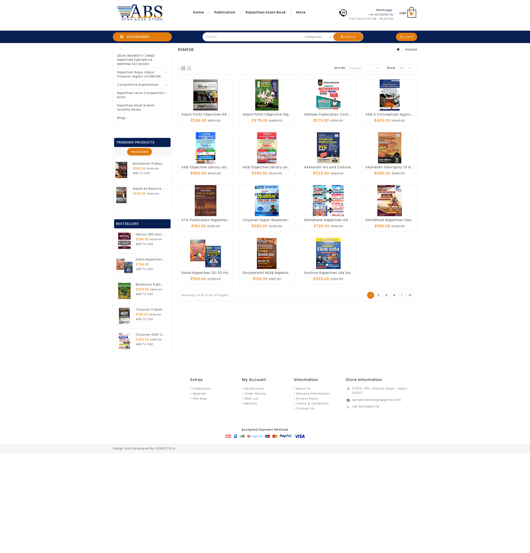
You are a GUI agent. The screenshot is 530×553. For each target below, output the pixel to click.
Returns (251, 403)
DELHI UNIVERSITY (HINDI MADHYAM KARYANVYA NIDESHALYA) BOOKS (136, 60)
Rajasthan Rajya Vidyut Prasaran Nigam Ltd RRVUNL (139, 74)
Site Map (200, 398)
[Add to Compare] (209, 106)
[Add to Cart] (254, 106)
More (301, 12)
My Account (254, 389)
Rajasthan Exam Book (266, 12)
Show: (391, 68)
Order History (255, 394)
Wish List (252, 398)
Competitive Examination (138, 85)
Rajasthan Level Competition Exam (140, 95)
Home (198, 12)
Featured (139, 151)
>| (409, 295)
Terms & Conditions (312, 403)
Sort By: (340, 68)
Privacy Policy (307, 398)
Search (350, 37)
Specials (199, 394)
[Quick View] (218, 106)
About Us (303, 389)
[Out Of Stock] (193, 106)
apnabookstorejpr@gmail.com (376, 400)
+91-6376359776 (365, 407)
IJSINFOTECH (165, 448)
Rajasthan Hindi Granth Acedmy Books (136, 107)
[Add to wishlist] (201, 106)
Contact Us (305, 408)
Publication (224, 12)
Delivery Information (313, 394)
